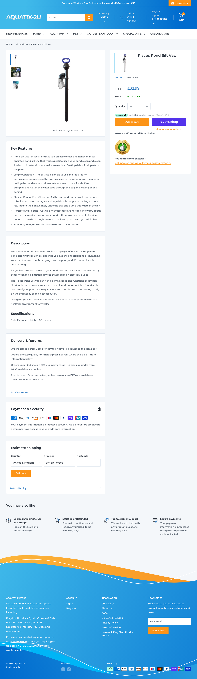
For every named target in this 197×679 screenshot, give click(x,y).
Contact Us (108, 603)
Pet (75, 33)
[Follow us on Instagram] (69, 669)
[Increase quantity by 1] (147, 106)
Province (49, 455)
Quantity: (120, 106)
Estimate (21, 473)
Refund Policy (18, 488)
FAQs (105, 613)
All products (22, 44)
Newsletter (182, 3)
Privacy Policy (110, 622)
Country (15, 455)
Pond (37, 33)
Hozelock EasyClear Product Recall (118, 634)
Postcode (82, 455)
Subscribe (158, 630)
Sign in (70, 603)
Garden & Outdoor (101, 33)
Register (71, 608)
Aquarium (57, 33)
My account (159, 18)
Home (9, 44)
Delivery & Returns (112, 617)
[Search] (89, 17)
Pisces (118, 77)
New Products (17, 33)
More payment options (169, 129)
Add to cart (132, 121)
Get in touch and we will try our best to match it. (143, 162)
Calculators (159, 33)
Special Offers (134, 33)
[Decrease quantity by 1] (131, 106)
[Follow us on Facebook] (63, 669)
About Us (107, 608)
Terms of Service (111, 627)
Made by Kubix (13, 667)
